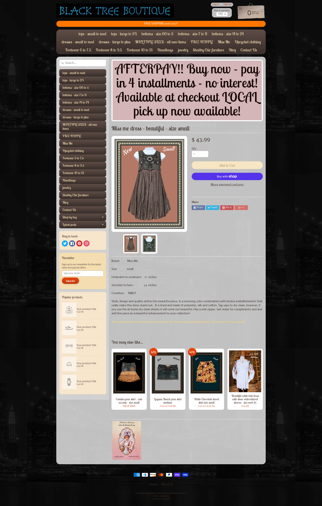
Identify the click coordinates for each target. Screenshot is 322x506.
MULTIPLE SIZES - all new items (160, 41)
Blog (232, 49)
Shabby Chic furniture (208, 49)
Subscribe (70, 281)
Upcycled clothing (248, 41)
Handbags (165, 49)
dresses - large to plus (114, 41)
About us (167, 484)
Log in (215, 5)
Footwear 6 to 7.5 (78, 49)
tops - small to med (92, 33)
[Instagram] (87, 243)
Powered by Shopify (161, 499)
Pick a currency (222, 10)
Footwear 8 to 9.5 (109, 49)
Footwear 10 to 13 (140, 49)
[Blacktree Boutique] (115, 10)
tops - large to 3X (124, 33)
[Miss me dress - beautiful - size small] (131, 244)
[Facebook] (72, 243)
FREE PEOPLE (202, 41)
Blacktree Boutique (160, 493)
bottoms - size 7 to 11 (192, 33)
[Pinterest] (79, 243)
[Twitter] (65, 243)
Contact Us (248, 49)
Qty (194, 148)
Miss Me (224, 41)
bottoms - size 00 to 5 (157, 33)
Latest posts (84, 225)
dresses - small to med (78, 41)
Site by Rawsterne (161, 496)
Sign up (227, 5)
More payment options (227, 184)
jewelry (183, 49)
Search (153, 484)
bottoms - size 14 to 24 (228, 33)
